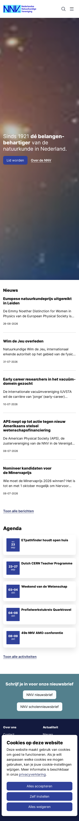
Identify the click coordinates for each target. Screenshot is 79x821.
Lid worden (15, 160)
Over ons (9, 727)
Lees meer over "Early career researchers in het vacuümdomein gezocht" (39, 392)
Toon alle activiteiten (20, 657)
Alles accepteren (39, 786)
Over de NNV (41, 160)
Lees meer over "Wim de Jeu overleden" (39, 351)
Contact (8, 734)
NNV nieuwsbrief (39, 695)
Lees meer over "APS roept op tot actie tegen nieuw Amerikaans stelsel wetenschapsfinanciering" (39, 436)
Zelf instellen (39, 796)
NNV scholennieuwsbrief (39, 707)
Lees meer (39, 545)
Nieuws (48, 734)
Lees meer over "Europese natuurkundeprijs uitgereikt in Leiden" (39, 314)
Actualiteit (50, 727)
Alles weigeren (39, 807)
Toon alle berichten (18, 511)
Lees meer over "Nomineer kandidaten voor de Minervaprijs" (39, 481)
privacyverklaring (32, 774)
